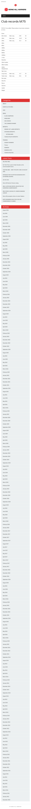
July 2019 (5, 469)
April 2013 (5, 709)
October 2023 (6, 307)
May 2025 (5, 245)
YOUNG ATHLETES (8, 152)
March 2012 (5, 751)
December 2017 (6, 530)
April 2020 (5, 440)
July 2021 (5, 394)
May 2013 (5, 705)
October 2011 (6, 767)
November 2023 (6, 304)
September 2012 (6, 731)
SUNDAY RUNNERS (9, 142)
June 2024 (5, 281)
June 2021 (5, 398)
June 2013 (5, 702)
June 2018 (5, 511)
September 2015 (6, 618)
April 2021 (5, 404)
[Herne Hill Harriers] (15, 10)
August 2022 (6, 352)
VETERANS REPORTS (9, 131)
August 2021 (6, 391)
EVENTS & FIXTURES (8, 106)
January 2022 (6, 375)
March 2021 (5, 407)
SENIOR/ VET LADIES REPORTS (12, 129)
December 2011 (6, 760)
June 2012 (5, 741)
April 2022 (5, 365)
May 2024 (5, 284)
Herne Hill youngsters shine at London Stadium (13, 196)
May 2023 (5, 323)
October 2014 (6, 654)
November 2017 (6, 534)
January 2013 (6, 718)
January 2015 (6, 644)
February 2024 (6, 294)
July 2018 (5, 508)
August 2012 (6, 735)
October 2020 (6, 424)
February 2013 (6, 715)
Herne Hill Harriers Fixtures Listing (10, 183)
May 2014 (5, 670)
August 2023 (6, 313)
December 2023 (6, 300)
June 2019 (5, 472)
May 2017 (5, 553)
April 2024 (5, 287)
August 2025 (6, 239)
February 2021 (6, 411)
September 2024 (6, 271)
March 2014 (5, 676)
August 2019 (6, 466)
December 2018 (6, 492)
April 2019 (5, 479)
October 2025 (6, 232)
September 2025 (6, 236)
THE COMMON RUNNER (10, 123)
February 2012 (6, 754)
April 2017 (5, 556)
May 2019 (5, 475)
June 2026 (5, 216)
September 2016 (6, 579)
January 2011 (6, 796)
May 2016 (5, 592)
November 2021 (6, 381)
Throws (6, 145)
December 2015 (6, 608)
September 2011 (6, 770)
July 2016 (5, 586)
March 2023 (5, 330)
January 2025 (6, 258)
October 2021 (6, 385)
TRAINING (5, 140)
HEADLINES (7, 118)
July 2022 (5, 356)
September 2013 (6, 692)
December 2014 (6, 647)
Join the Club (6, 179)
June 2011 (5, 780)
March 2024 (5, 291)
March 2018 (5, 521)
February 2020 (6, 446)
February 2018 (6, 524)
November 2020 (6, 420)
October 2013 (6, 689)
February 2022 (6, 372)
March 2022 (5, 368)
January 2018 (6, 527)
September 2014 (6, 657)
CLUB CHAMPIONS (8, 115)
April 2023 (5, 326)
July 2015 (5, 624)
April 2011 (5, 786)
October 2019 (6, 459)
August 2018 (6, 505)
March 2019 (5, 482)
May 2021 (5, 401)
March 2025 (5, 252)
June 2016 (5, 589)
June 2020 (5, 433)
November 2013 (6, 686)
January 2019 (6, 488)
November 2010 (6, 799)
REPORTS (5, 126)
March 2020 (5, 443)
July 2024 (5, 278)
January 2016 (6, 605)
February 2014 (6, 679)
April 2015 (5, 634)
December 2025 (6, 226)
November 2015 (6, 611)
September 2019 (6, 462)
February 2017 (6, 563)
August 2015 (6, 621)
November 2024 (6, 265)
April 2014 (5, 673)
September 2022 (6, 349)
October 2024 (6, 268)
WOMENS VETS (8, 150)
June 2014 (5, 667)
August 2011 (6, 773)
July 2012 (5, 738)
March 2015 (5, 637)
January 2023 (6, 336)
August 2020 (6, 430)
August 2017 (6, 543)
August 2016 (6, 582)
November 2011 (6, 764)
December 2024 (6, 262)
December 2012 (6, 722)
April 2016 (5, 595)
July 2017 (5, 547)
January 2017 (6, 566)
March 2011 (5, 790)
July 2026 (5, 213)
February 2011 (6, 793)
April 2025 (5, 249)
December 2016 (6, 569)
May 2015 (5, 631)
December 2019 (6, 453)
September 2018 (6, 501)
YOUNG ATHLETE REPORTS (11, 136)
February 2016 (6, 602)
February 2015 (6, 641)
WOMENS (6, 147)
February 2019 (6, 485)
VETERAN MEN (9, 134)
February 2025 (6, 255)
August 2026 (6, 210)
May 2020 (5, 437)
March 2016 (5, 598)
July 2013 (5, 699)
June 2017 (5, 550)
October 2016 (6, 576)
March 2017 (5, 560)
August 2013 (6, 696)
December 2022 (6, 339)
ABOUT (4, 103)
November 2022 (6, 343)
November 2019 (6, 456)
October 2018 (6, 498)
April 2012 (5, 748)
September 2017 (6, 540)
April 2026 (5, 219)
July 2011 (5, 777)
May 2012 (5, 744)
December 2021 (6, 378)
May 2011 (5, 783)
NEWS (4, 113)
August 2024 (6, 275)
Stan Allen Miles (6, 161)
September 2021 (6, 388)
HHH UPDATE (7, 121)
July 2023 (5, 317)
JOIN (4, 110)
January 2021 (6, 414)
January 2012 (6, 757)
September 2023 (6, 310)
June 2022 (5, 359)
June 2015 (5, 628)
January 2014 (6, 683)
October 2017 (6, 537)
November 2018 (6, 495)
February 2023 (6, 333)
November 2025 (6, 229)
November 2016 (6, 573)
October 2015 (6, 615)
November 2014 (6, 650)
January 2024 (6, 297)
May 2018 (5, 514)
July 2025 (5, 242)
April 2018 (5, 518)
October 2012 (6, 728)
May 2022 (5, 362)
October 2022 (6, 346)
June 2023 (5, 320)
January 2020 (6, 449)
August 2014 (6, 660)
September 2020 (6, 427)
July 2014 (5, 663)
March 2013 (5, 712)
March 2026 (5, 223)
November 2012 (6, 725)
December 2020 (6, 417)
